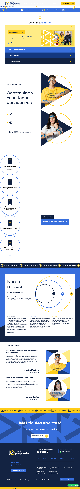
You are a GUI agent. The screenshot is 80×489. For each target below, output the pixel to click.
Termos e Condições (25, 479)
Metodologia (42, 3)
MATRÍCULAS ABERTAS (18, 470)
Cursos (55, 3)
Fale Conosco (74, 485)
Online (49, 3)
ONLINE (72, 458)
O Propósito (34, 3)
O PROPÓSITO (53, 458)
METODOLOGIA (63, 458)
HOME (37, 458)
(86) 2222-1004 (68, 467)
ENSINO (44, 458)
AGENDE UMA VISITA (38, 436)
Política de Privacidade (13, 479)
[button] (27, 3)
